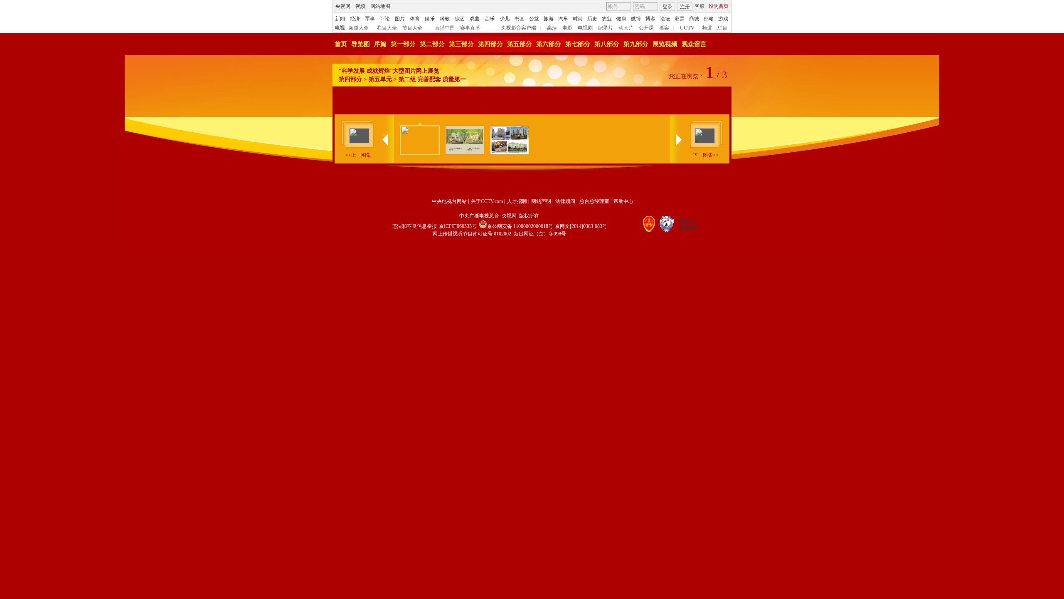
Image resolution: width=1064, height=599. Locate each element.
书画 (520, 19)
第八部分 (606, 44)
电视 (340, 28)
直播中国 (445, 28)
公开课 (646, 28)
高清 (552, 28)
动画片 (625, 28)
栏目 (722, 28)
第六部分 (548, 44)
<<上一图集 (358, 155)
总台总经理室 (594, 201)
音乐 (490, 19)
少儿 (505, 19)
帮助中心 (623, 201)
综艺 (460, 19)
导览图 (360, 44)
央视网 (342, 6)
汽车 (563, 19)
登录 (667, 7)
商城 (694, 19)
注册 (685, 7)
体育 (415, 19)
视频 (360, 6)
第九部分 (635, 44)
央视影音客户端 (518, 28)
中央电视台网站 (449, 201)
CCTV (687, 28)
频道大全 (359, 28)
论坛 (665, 19)
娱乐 (430, 19)
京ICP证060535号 (458, 226)
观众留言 (694, 44)
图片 (400, 19)
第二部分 (432, 44)
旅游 (549, 19)
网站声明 (541, 201)
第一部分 (403, 44)
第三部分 (461, 44)
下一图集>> (706, 155)
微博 (636, 19)
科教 (445, 19)
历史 (592, 19)
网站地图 (380, 6)
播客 (664, 28)
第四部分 (490, 44)
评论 (385, 19)
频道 (707, 28)
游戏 (723, 19)
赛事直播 (470, 28)
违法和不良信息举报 (414, 226)
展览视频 (665, 44)
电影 (567, 28)
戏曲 (475, 19)
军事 (370, 19)
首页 (341, 44)
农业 (607, 19)
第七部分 (577, 44)
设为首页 (719, 6)
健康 (621, 19)
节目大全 (412, 28)
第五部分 (519, 44)
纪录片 (605, 28)
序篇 (380, 44)
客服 (699, 6)
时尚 (578, 19)
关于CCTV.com (487, 201)
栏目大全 (387, 28)
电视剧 (585, 28)
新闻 (340, 19)
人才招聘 (517, 201)
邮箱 (709, 19)
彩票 (680, 19)
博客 (650, 19)
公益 (534, 19)
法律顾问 (565, 201)
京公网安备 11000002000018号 (520, 226)
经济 (355, 19)
